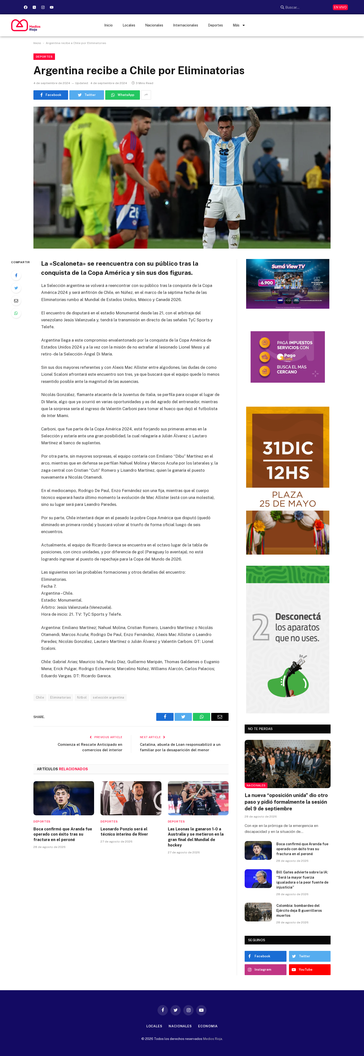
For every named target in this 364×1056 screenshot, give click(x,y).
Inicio (108, 25)
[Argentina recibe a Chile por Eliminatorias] (182, 178)
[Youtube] (51, 7)
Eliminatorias (60, 697)
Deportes (215, 25)
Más (236, 25)
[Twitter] (16, 288)
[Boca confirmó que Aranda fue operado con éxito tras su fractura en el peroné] (63, 798)
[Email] (16, 300)
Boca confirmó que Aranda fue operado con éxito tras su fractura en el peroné (62, 834)
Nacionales (154, 25)
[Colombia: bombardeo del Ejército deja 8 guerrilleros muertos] (258, 912)
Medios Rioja (212, 1039)
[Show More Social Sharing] (146, 95)
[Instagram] (43, 7)
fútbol (82, 697)
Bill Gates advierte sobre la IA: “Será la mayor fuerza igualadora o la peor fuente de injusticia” (302, 879)
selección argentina (108, 697)
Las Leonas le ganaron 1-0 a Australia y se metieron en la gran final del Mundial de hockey (196, 837)
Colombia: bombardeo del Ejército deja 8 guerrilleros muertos (299, 910)
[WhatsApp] (16, 313)
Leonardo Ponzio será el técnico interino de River (124, 832)
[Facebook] (25, 7)
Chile (40, 697)
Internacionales (185, 25)
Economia (208, 1026)
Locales (129, 25)
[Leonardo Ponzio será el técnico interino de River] (131, 798)
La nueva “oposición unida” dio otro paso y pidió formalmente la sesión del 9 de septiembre (286, 802)
